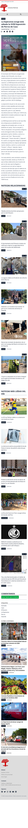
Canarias (3, 645)
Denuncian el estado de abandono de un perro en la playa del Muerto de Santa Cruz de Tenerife (13, 344)
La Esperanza (5, 612)
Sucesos (3, 313)
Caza (2, 608)
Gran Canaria (4, 518)
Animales (4, 606)
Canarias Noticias (5, 29)
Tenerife (3, 18)
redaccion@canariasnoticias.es (13, 785)
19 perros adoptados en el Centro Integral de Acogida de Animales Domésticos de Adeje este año (13, 378)
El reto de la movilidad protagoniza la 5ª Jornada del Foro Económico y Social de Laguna (13, 749)
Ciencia (3, 453)
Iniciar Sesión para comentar (10, 597)
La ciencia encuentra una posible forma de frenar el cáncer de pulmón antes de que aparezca (13, 448)
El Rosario (4, 610)
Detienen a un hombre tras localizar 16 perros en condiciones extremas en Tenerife (12, 308)
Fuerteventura (5, 672)
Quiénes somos (5, 772)
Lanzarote (4, 585)
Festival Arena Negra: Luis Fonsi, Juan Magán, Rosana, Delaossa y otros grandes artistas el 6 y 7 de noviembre (13, 668)
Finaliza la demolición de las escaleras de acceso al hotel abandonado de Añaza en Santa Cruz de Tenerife (13, 481)
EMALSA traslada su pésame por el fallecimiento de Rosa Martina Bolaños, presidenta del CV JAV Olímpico (12, 543)
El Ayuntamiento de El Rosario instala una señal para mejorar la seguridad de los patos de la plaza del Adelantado (13, 245)
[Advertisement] (14, 814)
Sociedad (4, 548)
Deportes (4, 422)
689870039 (9, 783)
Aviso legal (4, 777)
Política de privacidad (6, 774)
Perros (3, 614)
